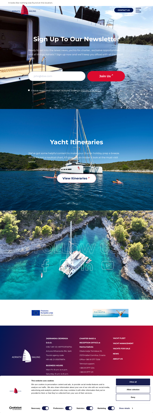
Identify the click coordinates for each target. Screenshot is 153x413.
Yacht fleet (119, 338)
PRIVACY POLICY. (91, 90)
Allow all (133, 382)
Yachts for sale (121, 348)
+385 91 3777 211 (86, 372)
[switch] (68, 408)
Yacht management (123, 343)
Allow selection (133, 390)
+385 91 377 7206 (92, 359)
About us (118, 359)
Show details (124, 408)
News (116, 354)
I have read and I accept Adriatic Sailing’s (66, 90)
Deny (133, 397)
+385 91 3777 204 (86, 368)
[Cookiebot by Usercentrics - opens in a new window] (15, 408)
